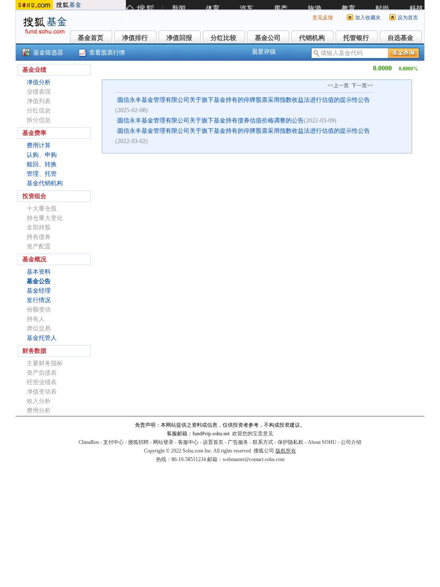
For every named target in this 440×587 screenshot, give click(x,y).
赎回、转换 (42, 164)
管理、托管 (42, 174)
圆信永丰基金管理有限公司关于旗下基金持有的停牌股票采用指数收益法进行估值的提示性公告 (243, 100)
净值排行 (135, 37)
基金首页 (91, 37)
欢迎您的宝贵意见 (252, 434)
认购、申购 (42, 155)
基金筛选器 (48, 52)
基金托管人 (42, 338)
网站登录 (163, 442)
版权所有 (285, 451)
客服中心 (188, 442)
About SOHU (322, 442)
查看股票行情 (107, 52)
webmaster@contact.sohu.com (253, 459)
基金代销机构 (45, 183)
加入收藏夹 (368, 18)
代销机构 (312, 37)
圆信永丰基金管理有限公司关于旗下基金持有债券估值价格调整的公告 (210, 120)
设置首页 (213, 442)
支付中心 (113, 442)
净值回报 (179, 37)
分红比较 (223, 37)
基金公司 (268, 37)
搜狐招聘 (138, 442)
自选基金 (400, 37)
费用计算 (39, 145)
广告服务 (238, 442)
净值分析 (39, 82)
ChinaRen (89, 442)
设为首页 (407, 18)
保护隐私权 (290, 442)
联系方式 (263, 442)
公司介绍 (351, 442)
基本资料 (39, 272)
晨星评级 (264, 52)
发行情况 (39, 300)
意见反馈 (322, 18)
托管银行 (356, 37)
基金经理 (39, 290)
